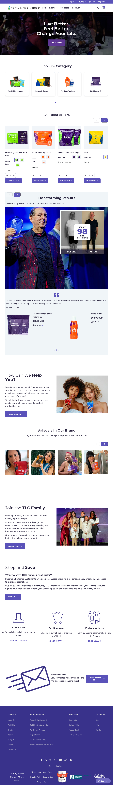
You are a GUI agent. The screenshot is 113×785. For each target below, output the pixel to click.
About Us (11, 720)
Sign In (98, 730)
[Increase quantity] (14, 175)
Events (52, 8)
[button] (55, 102)
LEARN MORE (13, 546)
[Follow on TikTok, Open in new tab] (65, 759)
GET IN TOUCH (17, 640)
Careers (10, 745)
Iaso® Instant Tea (68, 152)
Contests (64, 8)
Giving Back (12, 740)
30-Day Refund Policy (38, 740)
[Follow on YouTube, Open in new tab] (60, 759)
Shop (35, 8)
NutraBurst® (41, 152)
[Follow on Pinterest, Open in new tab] (55, 759)
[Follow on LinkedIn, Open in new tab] (70, 759)
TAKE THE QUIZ (14, 414)
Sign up (11, 597)
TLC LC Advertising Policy (39, 725)
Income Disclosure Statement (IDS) (42, 745)
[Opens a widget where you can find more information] (103, 781)
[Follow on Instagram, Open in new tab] (50, 759)
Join (44, 8)
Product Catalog (74, 730)
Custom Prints (74, 725)
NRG (86, 152)
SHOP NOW (55, 641)
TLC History (12, 725)
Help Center (73, 720)
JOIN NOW (56, 42)
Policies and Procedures (38, 730)
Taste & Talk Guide (75, 735)
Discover (76, 8)
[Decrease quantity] (7, 175)
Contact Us (12, 750)
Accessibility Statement (38, 720)
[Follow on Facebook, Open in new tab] (41, 759)
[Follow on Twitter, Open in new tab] (45, 759)
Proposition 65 (35, 735)
